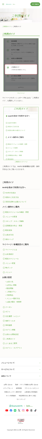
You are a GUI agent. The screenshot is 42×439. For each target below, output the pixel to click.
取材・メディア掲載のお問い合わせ (25, 384)
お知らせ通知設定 (12, 334)
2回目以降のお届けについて (15, 202)
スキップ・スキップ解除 (14, 221)
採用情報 (18, 388)
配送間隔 (10, 288)
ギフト (7, 312)
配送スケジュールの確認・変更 (17, 212)
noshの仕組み (10, 193)
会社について (6, 376)
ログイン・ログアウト (13, 348)
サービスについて (7, 369)
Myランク (9, 268)
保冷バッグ (9, 239)
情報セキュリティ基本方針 (12, 392)
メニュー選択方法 (13, 298)
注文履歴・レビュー (12, 316)
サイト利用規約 (10, 396)
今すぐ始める (35, 4)
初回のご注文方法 (12, 197)
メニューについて (7, 363)
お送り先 (10, 282)
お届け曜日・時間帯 (14, 302)
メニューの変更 (11, 217)
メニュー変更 (10, 263)
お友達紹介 (9, 254)
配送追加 (8, 230)
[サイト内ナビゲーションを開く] (3, 4)
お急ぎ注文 (9, 235)
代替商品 (10, 295)
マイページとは (11, 249)
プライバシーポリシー (31, 388)
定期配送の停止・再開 (13, 226)
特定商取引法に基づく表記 (26, 396)
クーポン (8, 307)
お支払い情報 (12, 285)
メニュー (8, 272)
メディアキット (7, 388)
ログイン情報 (10, 330)
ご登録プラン (12, 292)
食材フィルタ (10, 321)
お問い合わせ (7, 384)
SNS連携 (8, 325)
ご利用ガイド (6, 26)
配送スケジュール (12, 259)
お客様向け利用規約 (30, 392)
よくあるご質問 (11, 343)
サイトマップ (20, 399)
